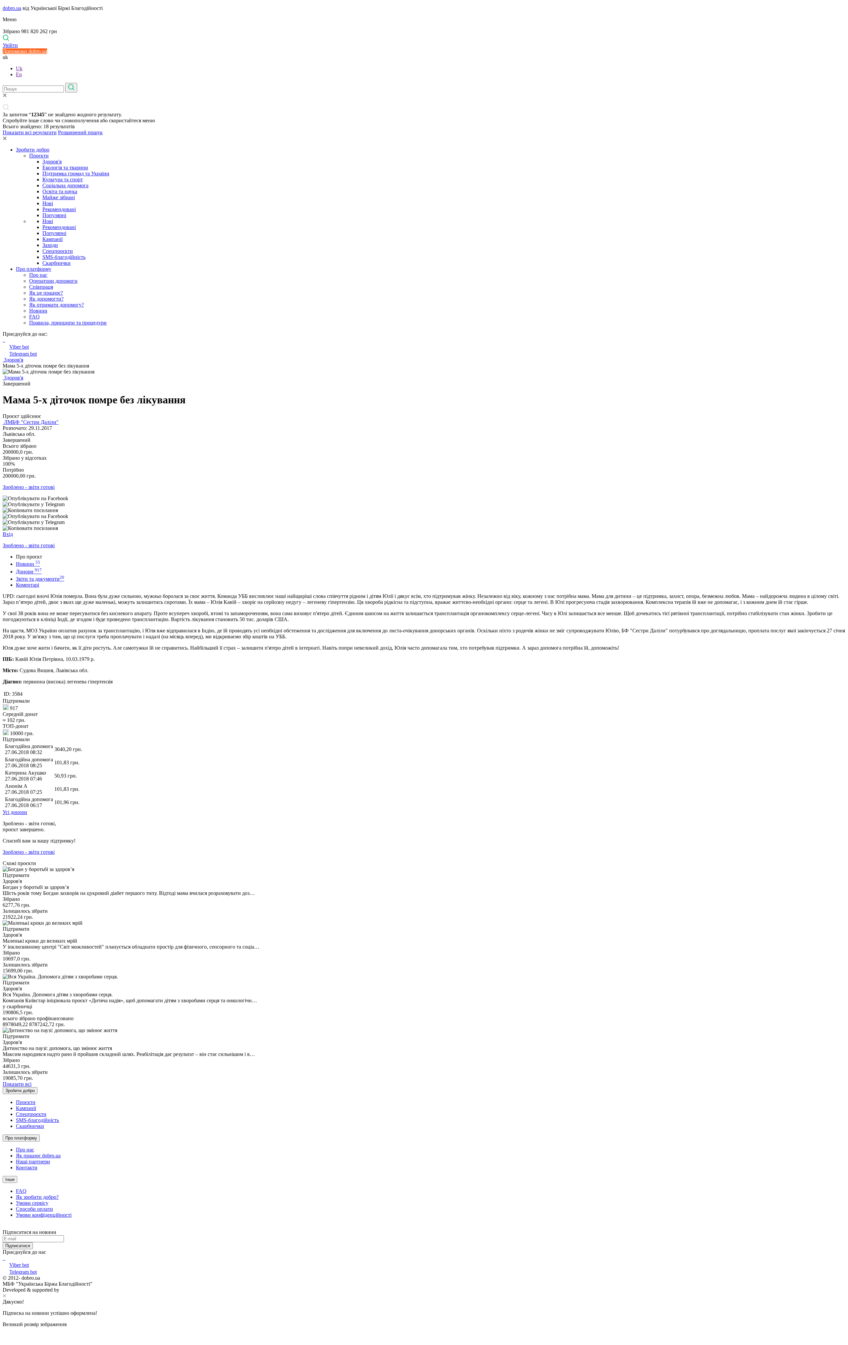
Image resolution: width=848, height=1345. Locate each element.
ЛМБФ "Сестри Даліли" (31, 422)
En (19, 74)
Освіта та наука (59, 191)
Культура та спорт (62, 179)
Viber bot (19, 347)
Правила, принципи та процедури (68, 322)
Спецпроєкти (57, 251)
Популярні (54, 215)
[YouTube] (4, 1258)
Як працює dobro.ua (38, 1155)
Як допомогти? (46, 299)
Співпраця (41, 287)
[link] (424, 498)
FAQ (34, 317)
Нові (47, 203)
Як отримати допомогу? (56, 305)
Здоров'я (52, 161)
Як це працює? (46, 293)
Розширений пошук (80, 132)
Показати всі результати (30, 132)
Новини (38, 311)
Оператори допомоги (53, 281)
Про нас (38, 275)
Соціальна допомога (65, 185)
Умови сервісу (32, 1203)
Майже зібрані (58, 197)
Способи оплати (34, 1209)
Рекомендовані (59, 209)
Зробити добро (32, 149)
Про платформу (33, 269)
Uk (19, 68)
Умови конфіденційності (44, 1215)
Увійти (10, 45)
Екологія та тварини (65, 167)
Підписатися (17, 1245)
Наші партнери (33, 1161)
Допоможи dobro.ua (25, 51)
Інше (10, 1179)
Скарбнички (56, 263)
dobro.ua (12, 8)
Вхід (8, 534)
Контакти (26, 1167)
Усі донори (15, 812)
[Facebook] (3, 1258)
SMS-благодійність (63, 257)
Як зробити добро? (37, 1197)
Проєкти (39, 155)
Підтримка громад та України (75, 173)
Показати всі (17, 1084)
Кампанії (52, 239)
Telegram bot (23, 354)
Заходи (50, 245)
